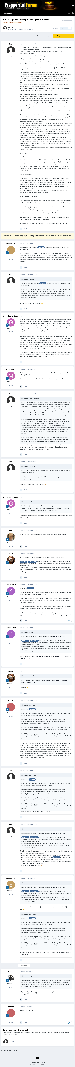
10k (11, 600)
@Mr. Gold (23, 561)
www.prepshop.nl (46, 237)
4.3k (11, 569)
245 (11, 259)
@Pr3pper (56, 857)
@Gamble (41, 247)
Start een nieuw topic (43, 36)
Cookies (43, 1062)
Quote (25, 228)
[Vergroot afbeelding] (42, 303)
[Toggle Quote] (22, 279)
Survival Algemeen (27, 29)
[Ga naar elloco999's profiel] (11, 250)
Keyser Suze (10, 584)
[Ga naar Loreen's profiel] (11, 560)
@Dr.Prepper (32, 561)
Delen (56, 28)
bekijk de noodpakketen (31, 235)
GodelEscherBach (10, 316)
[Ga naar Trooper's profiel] (11, 707)
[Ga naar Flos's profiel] (11, 537)
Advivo (10, 971)
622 (11, 987)
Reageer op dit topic (63, 36)
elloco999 (10, 244)
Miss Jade (10, 369)
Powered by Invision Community (37, 1064)
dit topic (53, 557)
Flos (10, 530)
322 (11, 332)
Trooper (10, 700)
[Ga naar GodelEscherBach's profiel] (11, 322)
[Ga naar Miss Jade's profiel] (11, 376)
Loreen (10, 554)
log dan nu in (54, 1032)
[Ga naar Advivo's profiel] (11, 978)
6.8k (11, 546)
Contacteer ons (34, 1062)
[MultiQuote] (21, 229)
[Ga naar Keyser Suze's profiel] (11, 591)
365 (11, 385)
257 (11, 716)
